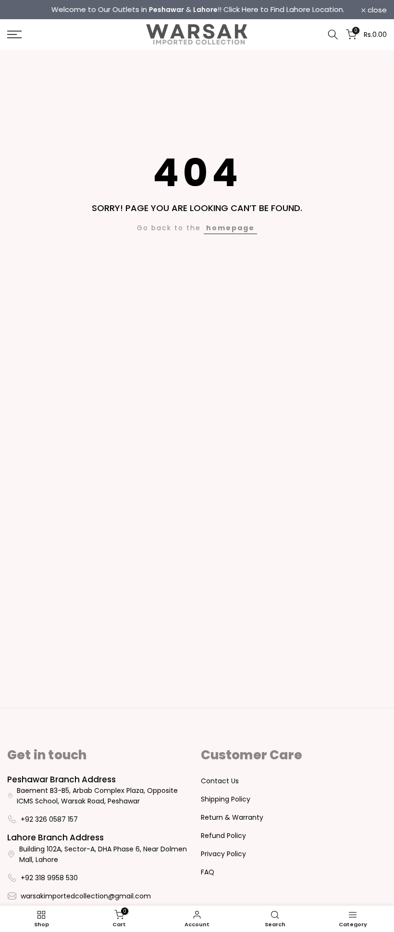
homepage (230, 228)
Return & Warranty (232, 817)
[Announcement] (197, 9)
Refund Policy (223, 835)
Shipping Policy (225, 799)
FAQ (207, 872)
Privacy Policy (223, 854)
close (22, 9)
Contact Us (220, 781)
